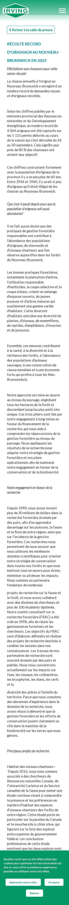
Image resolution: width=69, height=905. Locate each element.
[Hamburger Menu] (62, 11)
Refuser (34, 893)
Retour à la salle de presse (32, 30)
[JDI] (30, 10)
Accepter (54, 882)
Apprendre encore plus (23, 882)
